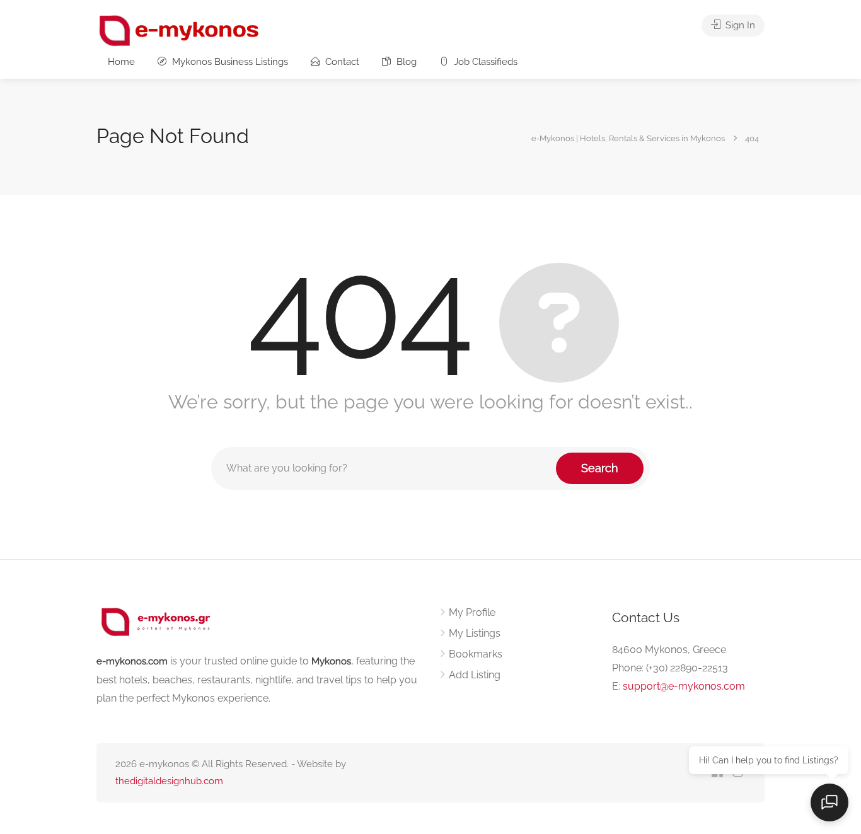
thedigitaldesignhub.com (169, 781)
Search (599, 468)
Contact (341, 61)
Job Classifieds (484, 61)
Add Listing (474, 675)
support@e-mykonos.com (684, 686)
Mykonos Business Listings (229, 61)
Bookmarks (475, 654)
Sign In (739, 25)
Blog (405, 61)
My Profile (472, 612)
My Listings (474, 633)
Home (121, 61)
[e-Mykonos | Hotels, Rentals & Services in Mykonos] (179, 30)
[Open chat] (829, 802)
